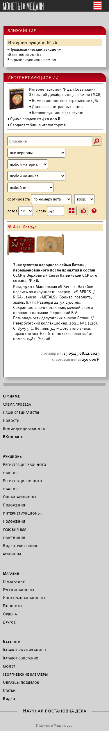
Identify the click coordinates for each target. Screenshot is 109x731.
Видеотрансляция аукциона (20, 549)
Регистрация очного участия (22, 484)
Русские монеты (18, 589)
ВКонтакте (13, 436)
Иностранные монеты (24, 597)
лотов (12, 210)
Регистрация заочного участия (24, 468)
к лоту (41, 210)
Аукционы (13, 456)
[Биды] (83, 210)
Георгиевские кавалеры (25, 674)
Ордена (10, 614)
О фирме (11, 396)
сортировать (19, 199)
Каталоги (12, 641)
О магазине (14, 581)
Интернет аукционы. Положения (22, 517)
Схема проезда (17, 404)
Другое (9, 622)
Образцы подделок (21, 682)
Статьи (9, 690)
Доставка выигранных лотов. (58, 106)
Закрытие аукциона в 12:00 (34, 54)
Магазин (11, 573)
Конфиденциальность (24, 428)
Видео (9, 698)
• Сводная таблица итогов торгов (36, 125)
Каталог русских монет (24, 650)
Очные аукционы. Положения (20, 501)
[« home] (23, 6)
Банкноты (12, 606)
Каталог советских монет (20, 662)
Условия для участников (14, 533)
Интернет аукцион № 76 (32, 42)
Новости (11, 420)
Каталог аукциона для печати (57, 112)
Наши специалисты (21, 412)
